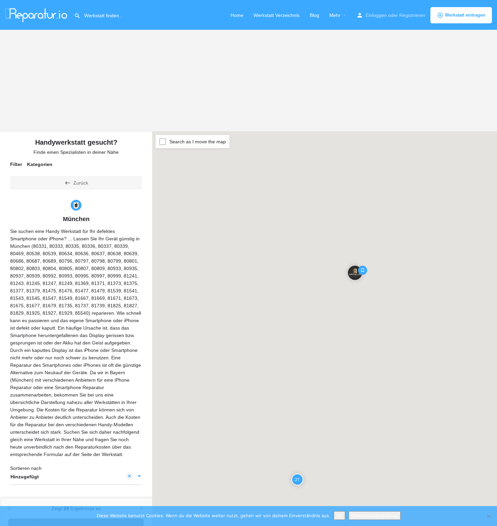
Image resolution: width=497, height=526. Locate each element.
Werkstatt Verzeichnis (277, 15)
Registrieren (412, 15)
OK (339, 515)
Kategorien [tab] (39, 164)
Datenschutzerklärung (374, 515)
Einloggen (376, 15)
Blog (314, 15)
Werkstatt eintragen (465, 15)
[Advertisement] (248, 80)
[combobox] (76, 477)
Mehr (334, 15)
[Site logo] (37, 14)
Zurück (80, 183)
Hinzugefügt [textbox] (24, 476)
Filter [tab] (16, 164)
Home (237, 15)
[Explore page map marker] (355, 272)
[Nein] (488, 516)
